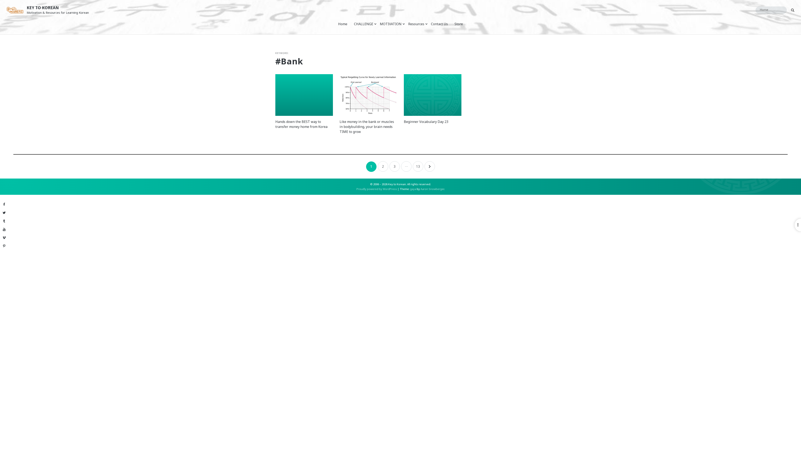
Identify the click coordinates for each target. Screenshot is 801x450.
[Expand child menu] (375, 24)
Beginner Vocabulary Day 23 (426, 121)
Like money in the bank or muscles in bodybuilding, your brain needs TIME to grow (367, 126)
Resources (416, 24)
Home (342, 24)
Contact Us (439, 24)
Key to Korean (43, 7)
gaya (413, 189)
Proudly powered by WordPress (376, 189)
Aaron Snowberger (432, 189)
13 (418, 166)
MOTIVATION (391, 24)
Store (459, 24)
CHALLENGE (363, 24)
